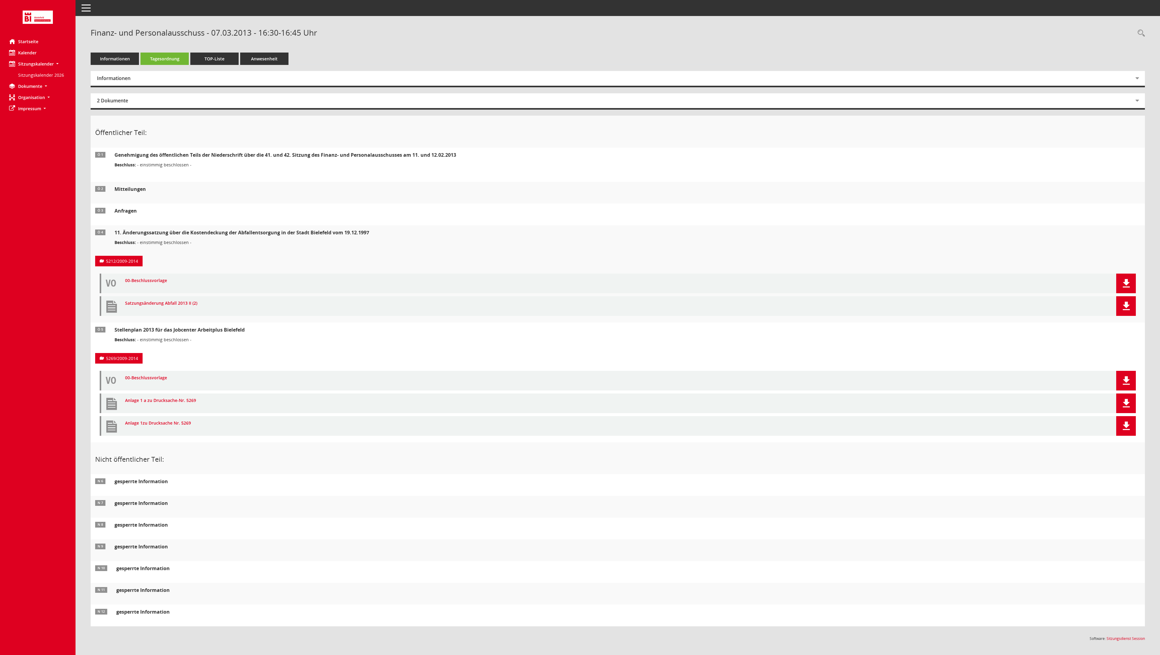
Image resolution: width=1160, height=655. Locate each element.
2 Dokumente (112, 100)
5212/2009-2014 (122, 261)
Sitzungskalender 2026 (41, 75)
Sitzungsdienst (1126, 638)
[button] (38, 63)
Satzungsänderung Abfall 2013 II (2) (161, 303)
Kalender (27, 53)
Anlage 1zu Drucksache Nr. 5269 (158, 423)
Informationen (115, 59)
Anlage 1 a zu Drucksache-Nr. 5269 (160, 400)
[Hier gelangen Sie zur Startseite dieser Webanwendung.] (38, 17)
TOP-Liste (214, 59)
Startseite (28, 41)
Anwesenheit (264, 59)
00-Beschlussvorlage (146, 280)
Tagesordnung (164, 59)
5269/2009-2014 (122, 358)
